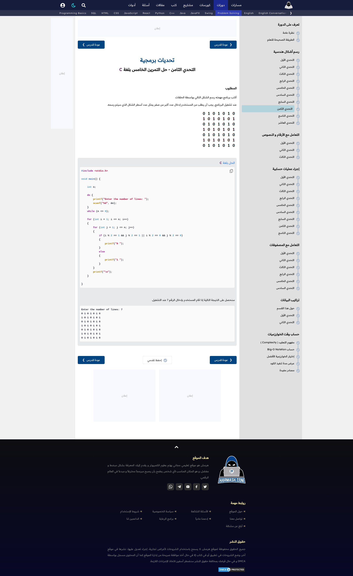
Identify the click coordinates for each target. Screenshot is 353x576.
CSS (116, 13)
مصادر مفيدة (287, 370)
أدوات (132, 5)
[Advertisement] (157, 28)
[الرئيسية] (288, 5)
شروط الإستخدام (129, 511)
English (249, 13)
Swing (209, 13)
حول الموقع (236, 511)
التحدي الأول (287, 60)
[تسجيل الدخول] (62, 5)
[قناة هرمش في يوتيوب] (187, 486)
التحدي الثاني (286, 67)
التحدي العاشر (286, 122)
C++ (172, 13)
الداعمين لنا (132, 518)
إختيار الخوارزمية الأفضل (280, 356)
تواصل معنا (236, 518)
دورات (221, 5)
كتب (174, 5)
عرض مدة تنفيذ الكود (282, 363)
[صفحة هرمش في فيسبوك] (196, 486)
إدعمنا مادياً (201, 518)
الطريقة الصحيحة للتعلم (280, 39)
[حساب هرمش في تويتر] (205, 486)
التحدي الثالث (286, 73)
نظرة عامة (288, 32)
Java (183, 13)
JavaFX (195, 13)
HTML (105, 13)
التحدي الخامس (285, 87)
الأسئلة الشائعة (199, 511)
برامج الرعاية (166, 518)
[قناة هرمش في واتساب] (170, 486)
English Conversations (273, 13)
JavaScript (131, 13)
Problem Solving (228, 13)
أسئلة (145, 5)
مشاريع (188, 5)
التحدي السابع (286, 101)
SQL (94, 13)
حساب (280, 349)
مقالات (160, 5)
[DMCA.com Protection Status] (231, 571)
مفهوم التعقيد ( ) (277, 342)
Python (160, 13)
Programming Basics (72, 13)
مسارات (236, 5)
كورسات (205, 5)
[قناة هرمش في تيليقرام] (179, 486)
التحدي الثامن (285, 108)
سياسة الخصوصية (163, 511)
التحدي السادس (285, 94)
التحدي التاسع (286, 115)
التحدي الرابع (287, 80)
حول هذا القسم (285, 308)
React (146, 13)
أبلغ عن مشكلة (234, 526)
